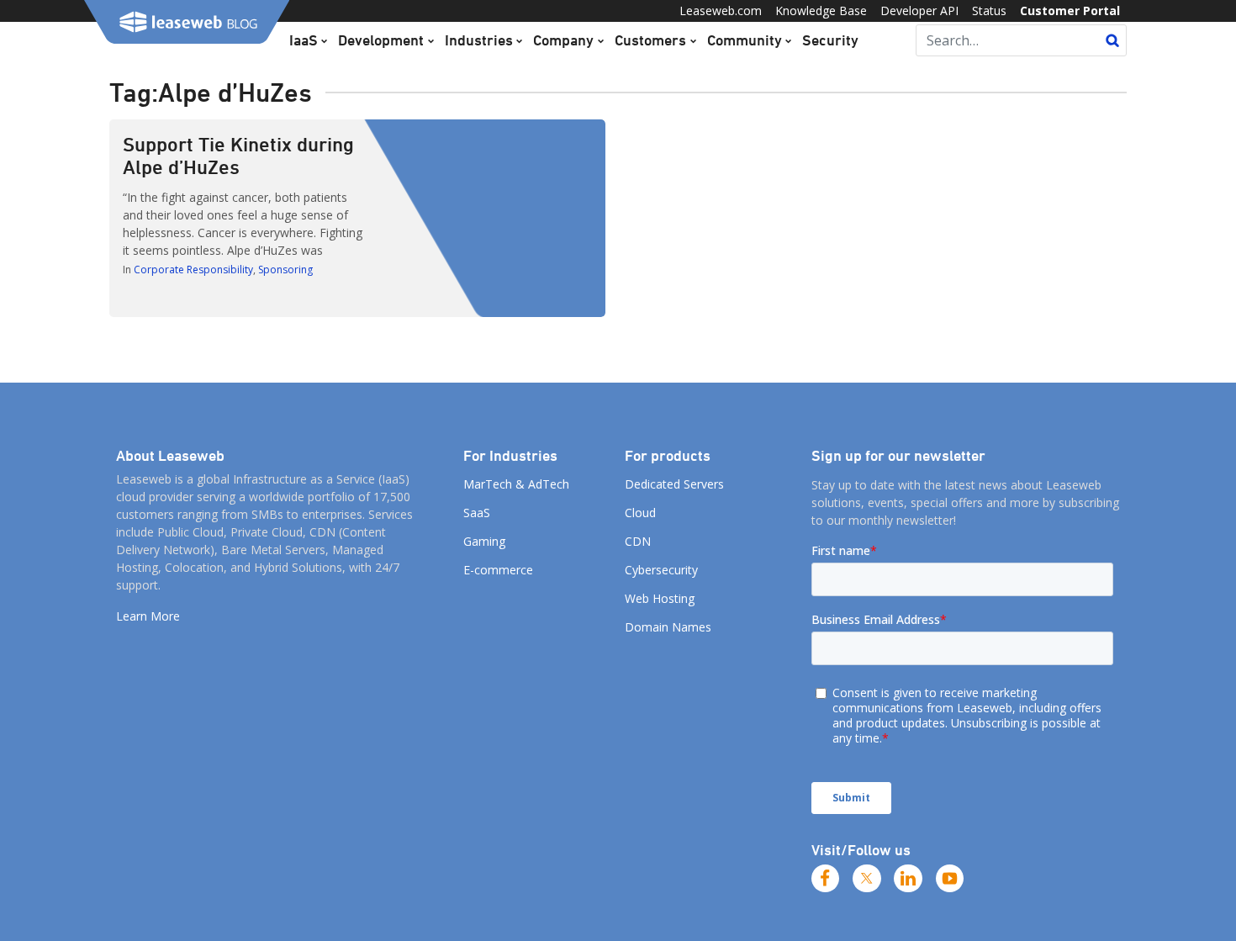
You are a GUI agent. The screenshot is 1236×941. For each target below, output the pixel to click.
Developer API (919, 11)
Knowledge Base (821, 11)
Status (989, 11)
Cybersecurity (661, 570)
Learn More (148, 616)
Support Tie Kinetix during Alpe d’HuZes (238, 155)
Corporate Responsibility (193, 269)
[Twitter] (867, 878)
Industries (479, 39)
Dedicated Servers (674, 484)
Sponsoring (285, 269)
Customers (650, 39)
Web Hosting (660, 598)
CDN (638, 541)
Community (744, 39)
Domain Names (668, 627)
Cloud (640, 513)
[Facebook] (825, 878)
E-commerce (498, 570)
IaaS (303, 39)
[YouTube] (950, 878)
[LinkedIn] (908, 878)
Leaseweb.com (720, 11)
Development (381, 39)
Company (563, 39)
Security (830, 39)
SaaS (476, 513)
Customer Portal (1070, 11)
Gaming (484, 541)
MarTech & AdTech (516, 484)
